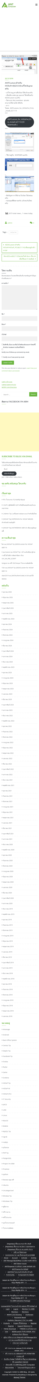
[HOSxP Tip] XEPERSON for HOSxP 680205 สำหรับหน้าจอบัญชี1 (17, 520)
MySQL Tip (7, 1131)
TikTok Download (10, 1329)
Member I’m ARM (28, 1309)
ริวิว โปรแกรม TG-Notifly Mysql (14, 500)
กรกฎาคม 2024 (8, 640)
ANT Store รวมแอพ (20, 1263)
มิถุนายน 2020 (8, 877)
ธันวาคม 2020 (8, 844)
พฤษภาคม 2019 (8, 946)
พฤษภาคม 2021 (8, 818)
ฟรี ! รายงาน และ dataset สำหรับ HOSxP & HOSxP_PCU (19, 1349)
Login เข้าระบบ (7, 382)
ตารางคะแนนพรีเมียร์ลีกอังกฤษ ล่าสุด (20, 1340)
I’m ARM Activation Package (20, 1301)
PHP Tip (6, 1153)
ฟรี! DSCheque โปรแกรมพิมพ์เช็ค (21, 563)
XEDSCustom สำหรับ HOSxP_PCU (23, 1331)
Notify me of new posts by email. (13, 357)
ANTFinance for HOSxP (20, 1269)
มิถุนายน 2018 (8, 1006)
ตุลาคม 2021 (7, 791)
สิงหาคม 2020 (7, 866)
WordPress (22, 1375)
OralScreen (29, 1315)
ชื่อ (3, 314)
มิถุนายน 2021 (8, 812)
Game (5, 1072)
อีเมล (4, 324)
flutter (5, 1067)
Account (15, 1258)
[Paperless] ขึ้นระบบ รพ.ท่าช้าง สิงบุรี (19, 1244)
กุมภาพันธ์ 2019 (8, 962)
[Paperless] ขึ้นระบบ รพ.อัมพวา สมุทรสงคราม (20, 1246)
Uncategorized (8, 1190)
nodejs (5, 1142)
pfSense (6, 1147)
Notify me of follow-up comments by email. (15, 352)
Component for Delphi (26, 1275)
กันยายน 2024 (8, 630)
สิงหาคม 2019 (7, 930)
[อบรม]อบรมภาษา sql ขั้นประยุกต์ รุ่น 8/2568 (20, 1255)
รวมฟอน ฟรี (20, 1356)
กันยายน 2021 (8, 796)
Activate (24, 1258)
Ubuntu (6, 1185)
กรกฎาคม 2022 (8, 742)
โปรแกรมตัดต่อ (8, 1228)
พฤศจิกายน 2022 (8, 721)
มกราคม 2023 (7, 710)
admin (9, 223)
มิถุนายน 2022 (8, 748)
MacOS (5, 1121)
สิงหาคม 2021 (7, 801)
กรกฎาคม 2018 (8, 1000)
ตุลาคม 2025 (7, 592)
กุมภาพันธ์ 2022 (8, 769)
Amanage (6, 1029)
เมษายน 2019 (7, 952)
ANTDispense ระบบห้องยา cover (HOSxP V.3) (20, 1266)
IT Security (7, 1099)
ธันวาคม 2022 (8, 716)
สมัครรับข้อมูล (9, 473)
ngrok (5, 1137)
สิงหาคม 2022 (7, 737)
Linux (5, 1115)
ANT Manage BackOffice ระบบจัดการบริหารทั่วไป (20, 1261)
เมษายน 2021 (7, 823)
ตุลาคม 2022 (7, 726)
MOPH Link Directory (9, 387)
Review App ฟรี (8, 1180)
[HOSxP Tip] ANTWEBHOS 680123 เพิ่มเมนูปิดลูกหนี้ (19, 529)
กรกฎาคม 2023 (8, 678)
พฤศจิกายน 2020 (8, 850)
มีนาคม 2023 (7, 699)
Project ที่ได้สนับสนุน (20, 1323)
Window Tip (7, 1196)
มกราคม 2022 (7, 775)
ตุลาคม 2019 (7, 920)
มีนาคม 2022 (7, 764)
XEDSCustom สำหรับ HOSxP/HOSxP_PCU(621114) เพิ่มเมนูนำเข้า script (19, 247)
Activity (33, 1258)
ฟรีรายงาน (6, 1212)
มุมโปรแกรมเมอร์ (9, 1223)
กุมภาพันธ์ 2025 (8, 608)
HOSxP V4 (13, 232)
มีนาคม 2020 (7, 893)
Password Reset (20, 1317)
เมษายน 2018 (7, 1016)
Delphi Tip (7, 1051)
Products (6, 1323)
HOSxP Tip (7, 1083)
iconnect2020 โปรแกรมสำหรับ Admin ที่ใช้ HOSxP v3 (19, 1306)
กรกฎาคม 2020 (8, 871)
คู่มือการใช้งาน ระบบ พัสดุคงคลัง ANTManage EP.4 (20, 1337)
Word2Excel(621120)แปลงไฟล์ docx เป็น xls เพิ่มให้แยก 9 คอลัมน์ (20, 257)
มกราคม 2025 (7, 613)
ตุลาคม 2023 (7, 672)
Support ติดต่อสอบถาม (25, 1326)
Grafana (6, 1078)
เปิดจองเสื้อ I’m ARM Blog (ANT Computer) (20, 1365)
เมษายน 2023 (7, 694)
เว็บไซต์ (4, 334)
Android (6, 1035)
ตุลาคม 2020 (7, 855)
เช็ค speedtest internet (20, 1362)
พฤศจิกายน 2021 (8, 785)
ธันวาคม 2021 (8, 780)
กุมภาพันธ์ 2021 (8, 834)
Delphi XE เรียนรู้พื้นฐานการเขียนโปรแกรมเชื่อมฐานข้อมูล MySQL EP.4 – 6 (18, 1289)
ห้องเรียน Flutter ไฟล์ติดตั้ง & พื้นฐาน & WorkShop (20, 1359)
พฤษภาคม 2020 (8, 882)
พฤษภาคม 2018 (8, 1011)
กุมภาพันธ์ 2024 (8, 651)
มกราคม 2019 (7, 968)
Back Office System (10, 1040)
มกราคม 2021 (7, 839)
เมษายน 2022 (7, 758)
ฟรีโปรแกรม (7, 1217)
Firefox (5, 1062)
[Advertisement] (19, 30)
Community (10, 1275)
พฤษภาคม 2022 (8, 753)
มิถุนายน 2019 (8, 941)
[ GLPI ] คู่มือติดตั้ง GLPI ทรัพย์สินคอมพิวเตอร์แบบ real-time (19, 506)
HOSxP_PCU (7, 1094)
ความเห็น (5, 283)
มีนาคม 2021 (7, 828)
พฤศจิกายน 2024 (8, 619)
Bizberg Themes (19, 1377)
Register (34, 1323)
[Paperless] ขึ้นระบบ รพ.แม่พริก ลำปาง (20, 1249)
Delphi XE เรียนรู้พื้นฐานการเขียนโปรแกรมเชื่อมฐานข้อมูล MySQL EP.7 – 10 (18, 1297)
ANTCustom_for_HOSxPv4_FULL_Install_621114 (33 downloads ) (19, 122)
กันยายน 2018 (8, 989)
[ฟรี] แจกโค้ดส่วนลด (20, 1252)
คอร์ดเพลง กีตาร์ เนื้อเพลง (20, 1334)
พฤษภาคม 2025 (8, 603)
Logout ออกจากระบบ (9, 385)
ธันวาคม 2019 (8, 909)
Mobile (5, 1126)
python (5, 1174)
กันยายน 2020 (8, 860)
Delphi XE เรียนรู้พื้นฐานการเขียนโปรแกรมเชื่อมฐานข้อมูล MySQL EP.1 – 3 (18, 1281)
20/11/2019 (9, 78)
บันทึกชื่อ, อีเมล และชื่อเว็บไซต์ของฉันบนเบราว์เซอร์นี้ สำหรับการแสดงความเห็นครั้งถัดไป (19, 346)
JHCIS (5, 1105)
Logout (15, 1309)
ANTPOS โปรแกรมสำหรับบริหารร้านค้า (20, 1272)
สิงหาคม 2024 (7, 635)
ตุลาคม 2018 (7, 984)
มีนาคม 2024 (7, 646)
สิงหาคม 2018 (7, 995)
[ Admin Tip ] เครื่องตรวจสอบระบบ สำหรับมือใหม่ (20, 514)
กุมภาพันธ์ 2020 (8, 898)
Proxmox (6, 1169)
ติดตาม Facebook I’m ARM (15, 401)
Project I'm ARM (8, 1164)
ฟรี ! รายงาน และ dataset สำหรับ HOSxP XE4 (20, 1353)
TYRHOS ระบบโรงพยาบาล (28, 1329)
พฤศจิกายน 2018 (8, 979)
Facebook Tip (7, 1056)
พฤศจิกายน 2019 (8, 914)
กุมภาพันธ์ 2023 (8, 705)
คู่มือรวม (6, 1207)
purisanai (6, 552)
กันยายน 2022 (8, 732)
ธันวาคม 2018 (8, 973)
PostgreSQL (7, 1158)
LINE (4, 1110)
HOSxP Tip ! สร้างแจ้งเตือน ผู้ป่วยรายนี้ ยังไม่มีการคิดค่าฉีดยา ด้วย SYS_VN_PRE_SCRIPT (18, 555)
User (6, 1331)
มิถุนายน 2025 (8, 597)
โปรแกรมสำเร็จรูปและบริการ (26, 1368)
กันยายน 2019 (8, 925)
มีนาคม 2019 (7, 957)
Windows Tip (7, 1201)
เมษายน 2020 (7, 887)
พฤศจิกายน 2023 (8, 667)
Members (14, 1312)
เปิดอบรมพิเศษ (9, 1368)
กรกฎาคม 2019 (8, 936)
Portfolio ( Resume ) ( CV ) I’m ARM (20, 1320)
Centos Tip (7, 1045)
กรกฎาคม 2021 (8, 807)
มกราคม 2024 (7, 656)
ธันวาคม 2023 (8, 662)
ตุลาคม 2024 (7, 624)
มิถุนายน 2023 (8, 683)
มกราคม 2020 (7, 903)
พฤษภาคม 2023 (8, 689)
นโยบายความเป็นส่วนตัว (20, 1343)
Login (8, 1309)
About (6, 1258)
